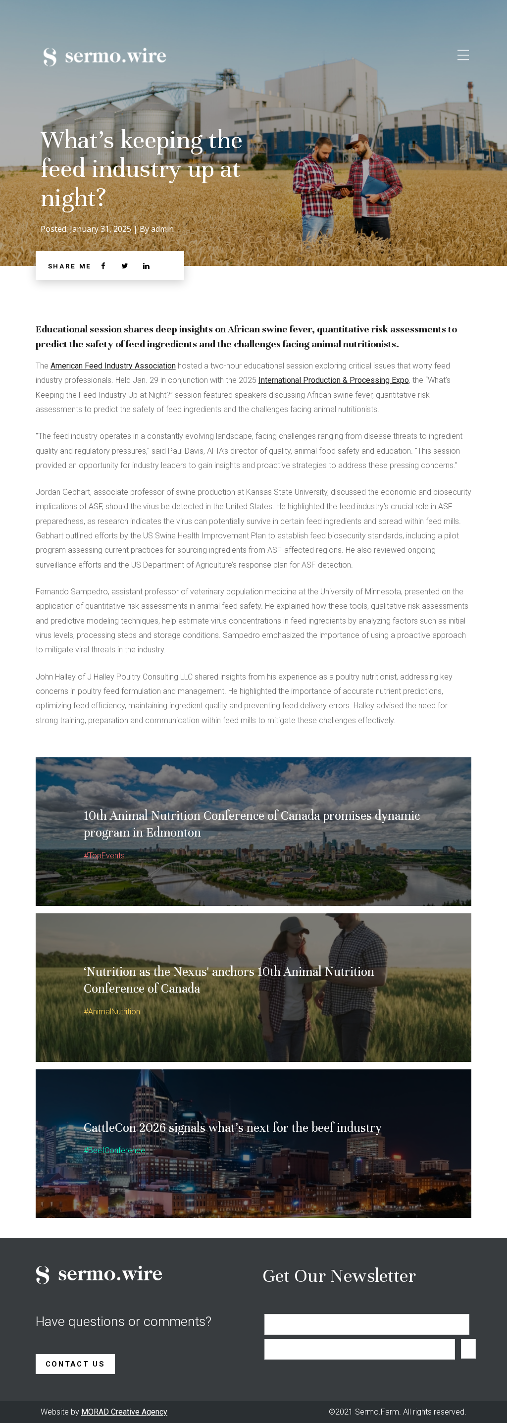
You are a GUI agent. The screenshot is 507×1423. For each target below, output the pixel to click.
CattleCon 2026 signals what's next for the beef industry (233, 1127)
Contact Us (75, 1364)
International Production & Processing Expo (333, 380)
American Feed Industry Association (113, 365)
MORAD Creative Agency (124, 1412)
